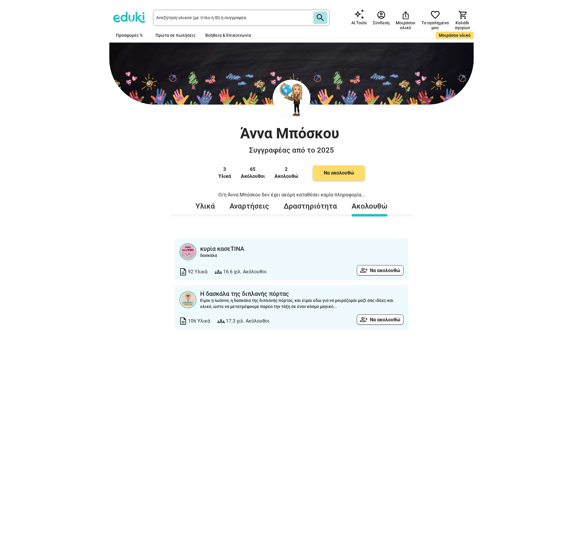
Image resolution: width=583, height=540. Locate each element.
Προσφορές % (129, 35)
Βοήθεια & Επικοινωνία (228, 35)
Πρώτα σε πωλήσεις (175, 35)
